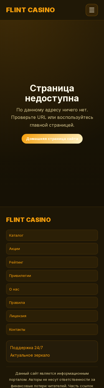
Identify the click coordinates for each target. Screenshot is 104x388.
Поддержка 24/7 (26, 347)
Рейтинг (16, 262)
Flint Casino (30, 10)
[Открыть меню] (92, 10)
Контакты (17, 329)
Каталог (16, 235)
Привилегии (20, 275)
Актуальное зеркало (30, 355)
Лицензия (17, 316)
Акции (14, 248)
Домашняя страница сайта (52, 138)
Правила (17, 302)
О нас (14, 289)
